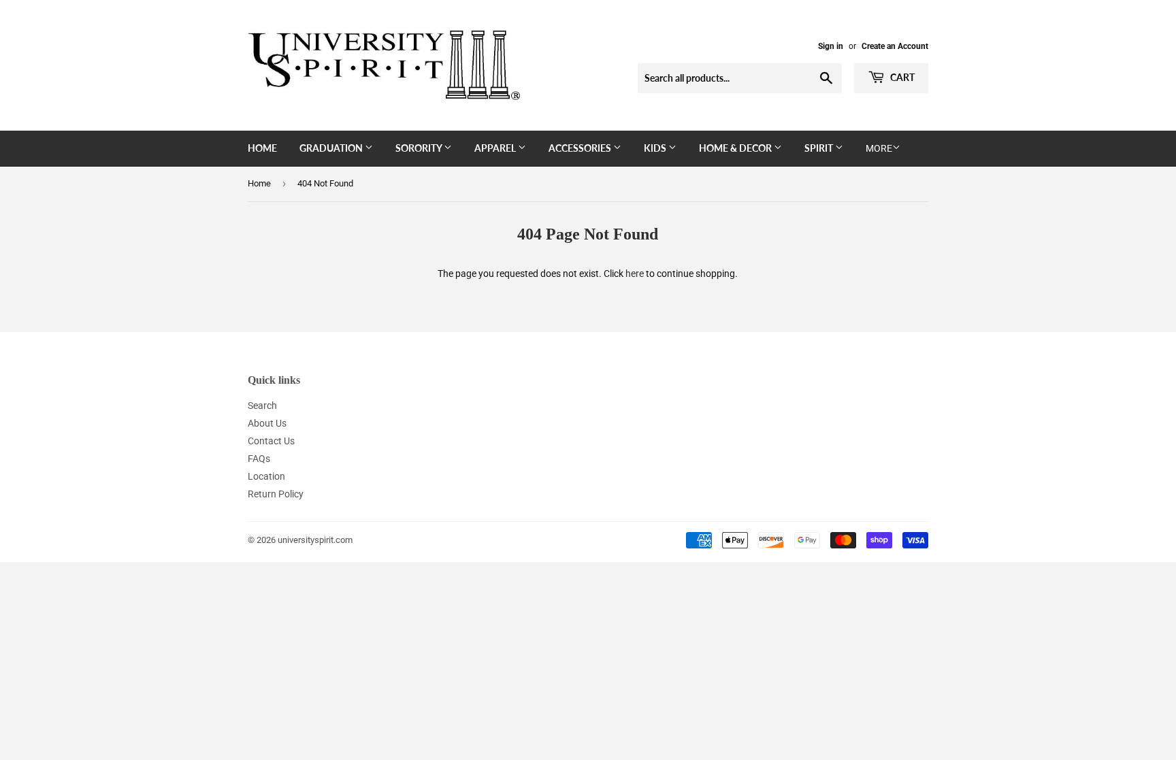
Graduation (332, 148)
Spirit (819, 148)
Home (262, 148)
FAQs (259, 458)
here (634, 273)
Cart (901, 77)
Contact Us (271, 440)
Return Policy (276, 494)
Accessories (581, 148)
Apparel (496, 148)
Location (266, 476)
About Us (267, 423)
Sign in (830, 46)
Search (262, 405)
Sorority (419, 148)
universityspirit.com (315, 540)
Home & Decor (736, 148)
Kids (656, 148)
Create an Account (895, 46)
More (879, 148)
